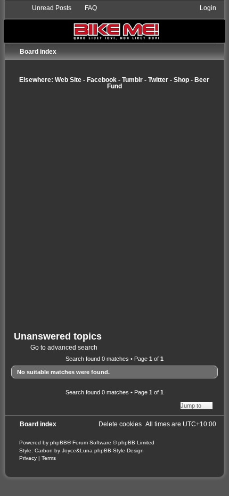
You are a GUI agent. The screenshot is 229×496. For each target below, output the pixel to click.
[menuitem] (46, 8)
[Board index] (114, 23)
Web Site (68, 80)
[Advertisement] (114, 210)
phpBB (58, 442)
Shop (181, 80)
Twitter (158, 80)
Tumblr (132, 80)
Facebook (102, 80)
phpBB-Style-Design (119, 450)
